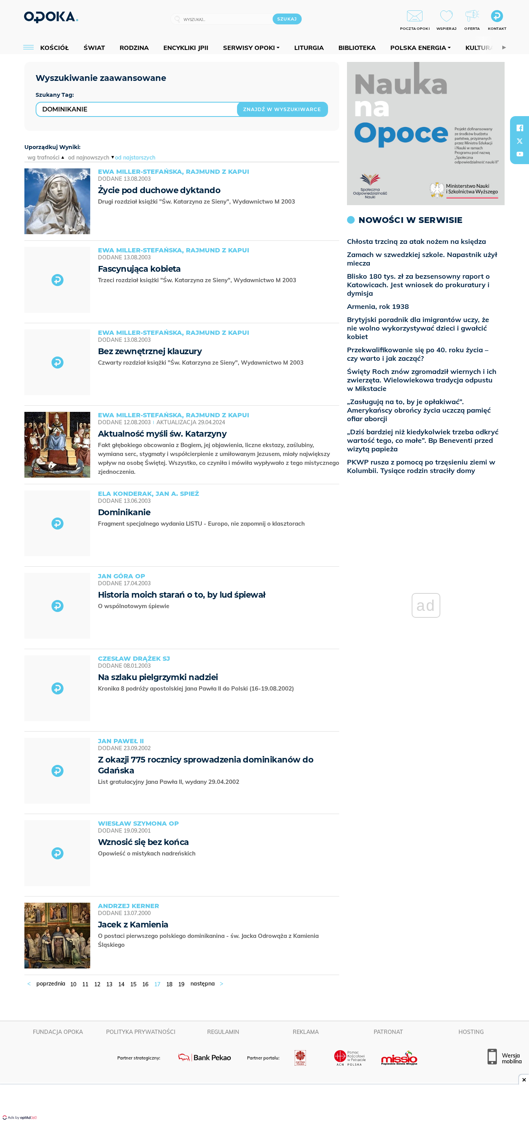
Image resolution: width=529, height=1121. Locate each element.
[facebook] (519, 127)
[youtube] (519, 154)
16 (145, 984)
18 (169, 984)
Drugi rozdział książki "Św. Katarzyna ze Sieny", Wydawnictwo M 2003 (197, 201)
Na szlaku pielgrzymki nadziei (158, 677)
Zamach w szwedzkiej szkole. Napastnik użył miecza (422, 258)
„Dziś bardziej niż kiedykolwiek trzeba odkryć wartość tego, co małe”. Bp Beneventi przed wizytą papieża (422, 440)
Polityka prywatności (140, 1031)
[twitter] (519, 141)
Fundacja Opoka (58, 1031)
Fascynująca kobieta (139, 269)
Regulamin (223, 1031)
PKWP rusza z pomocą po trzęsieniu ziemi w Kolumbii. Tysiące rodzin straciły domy (421, 466)
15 (133, 984)
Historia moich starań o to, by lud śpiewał (182, 595)
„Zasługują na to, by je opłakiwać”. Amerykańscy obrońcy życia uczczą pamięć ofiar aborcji (419, 410)
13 (109, 984)
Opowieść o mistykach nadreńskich (147, 853)
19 (181, 984)
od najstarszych (135, 157)
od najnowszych (88, 157)
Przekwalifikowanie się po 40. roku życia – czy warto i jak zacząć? (417, 354)
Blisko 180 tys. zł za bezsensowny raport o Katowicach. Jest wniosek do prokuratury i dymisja (418, 285)
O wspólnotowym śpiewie (134, 606)
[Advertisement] (264, 1103)
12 (97, 984)
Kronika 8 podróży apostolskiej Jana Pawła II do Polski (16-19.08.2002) (196, 688)
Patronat (388, 1031)
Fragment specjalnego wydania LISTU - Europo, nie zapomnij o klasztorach (202, 523)
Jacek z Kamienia (133, 924)
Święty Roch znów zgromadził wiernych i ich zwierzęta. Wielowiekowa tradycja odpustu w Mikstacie (421, 380)
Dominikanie (124, 512)
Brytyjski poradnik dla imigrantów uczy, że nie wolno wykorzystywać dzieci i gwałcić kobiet (418, 328)
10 (73, 984)
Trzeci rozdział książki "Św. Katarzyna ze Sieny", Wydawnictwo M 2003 (198, 280)
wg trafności (43, 157)
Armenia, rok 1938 (378, 306)
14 (121, 984)
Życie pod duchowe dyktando (159, 190)
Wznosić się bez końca (143, 842)
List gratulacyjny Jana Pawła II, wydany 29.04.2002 (169, 781)
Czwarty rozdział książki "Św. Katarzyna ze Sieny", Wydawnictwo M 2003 (201, 362)
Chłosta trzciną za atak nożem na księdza (416, 241)
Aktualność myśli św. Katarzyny (162, 434)
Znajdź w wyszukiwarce (282, 109)
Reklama (306, 1031)
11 (85, 984)
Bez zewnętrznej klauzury (150, 351)
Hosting (471, 1031)
